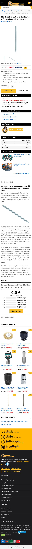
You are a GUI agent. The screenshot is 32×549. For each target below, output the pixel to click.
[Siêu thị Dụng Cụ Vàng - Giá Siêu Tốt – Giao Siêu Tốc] (16, 3)
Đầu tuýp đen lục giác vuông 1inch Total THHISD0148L (8, 387)
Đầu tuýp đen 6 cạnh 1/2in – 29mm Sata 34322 (24, 344)
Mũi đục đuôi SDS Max (20, 421)
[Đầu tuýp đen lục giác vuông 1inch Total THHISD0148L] (8, 379)
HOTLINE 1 (7, 468)
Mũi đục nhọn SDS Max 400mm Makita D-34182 (23, 409)
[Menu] (2, 3)
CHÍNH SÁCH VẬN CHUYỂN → (10, 117)
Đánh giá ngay (16, 311)
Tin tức (3, 517)
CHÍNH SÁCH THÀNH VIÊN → (10, 119)
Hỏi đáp (9, 21)
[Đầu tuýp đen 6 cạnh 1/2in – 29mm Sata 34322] (24, 336)
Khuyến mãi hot (5, 514)
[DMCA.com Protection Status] (6, 534)
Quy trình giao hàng (6, 488)
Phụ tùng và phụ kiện (13, 11)
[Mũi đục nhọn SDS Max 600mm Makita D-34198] (8, 401)
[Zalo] (7, 464)
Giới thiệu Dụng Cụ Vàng (7, 480)
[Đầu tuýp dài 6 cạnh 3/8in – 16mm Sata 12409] (24, 357)
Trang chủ (4, 11)
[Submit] (29, 7)
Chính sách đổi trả (6, 494)
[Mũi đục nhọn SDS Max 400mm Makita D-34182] (24, 401)
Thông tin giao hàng (6, 511)
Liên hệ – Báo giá (5, 500)
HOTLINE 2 (7, 471)
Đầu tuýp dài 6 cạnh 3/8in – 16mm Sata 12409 (23, 366)
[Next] (28, 40)
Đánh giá (3, 21)
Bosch (19, 63)
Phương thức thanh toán (7, 485)
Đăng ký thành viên (6, 508)
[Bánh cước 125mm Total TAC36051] (8, 336)
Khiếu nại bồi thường (6, 497)
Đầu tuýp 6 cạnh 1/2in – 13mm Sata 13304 (23, 387)
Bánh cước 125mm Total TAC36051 (7, 344)
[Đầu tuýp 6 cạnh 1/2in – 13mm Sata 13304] (24, 379)
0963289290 (20, 129)
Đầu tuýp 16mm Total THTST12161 (6, 366)
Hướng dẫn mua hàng (6, 482)
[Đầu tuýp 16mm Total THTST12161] (8, 357)
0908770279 (12, 129)
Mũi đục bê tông (6, 424)
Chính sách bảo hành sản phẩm (9, 491)
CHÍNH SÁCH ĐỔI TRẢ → (8, 114)
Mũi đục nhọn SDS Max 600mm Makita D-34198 (7, 409)
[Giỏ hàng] (29, 3)
